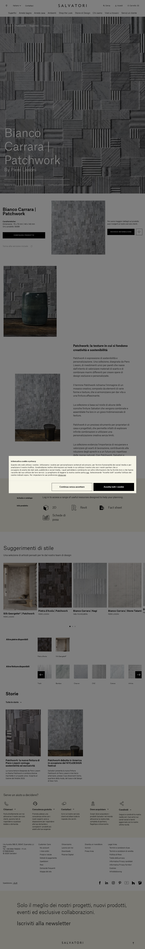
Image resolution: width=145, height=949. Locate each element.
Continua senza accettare (72, 487)
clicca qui (62, 475)
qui (87, 472)
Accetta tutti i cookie (114, 487)
